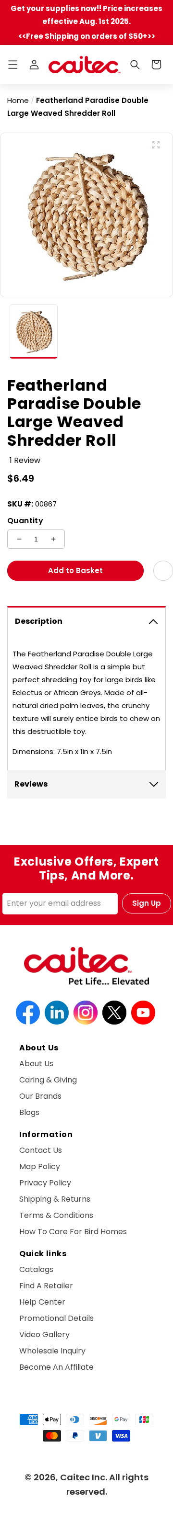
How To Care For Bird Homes (73, 1231)
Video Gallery (44, 1334)
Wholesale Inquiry (52, 1350)
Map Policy (39, 1166)
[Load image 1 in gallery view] (34, 331)
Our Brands (40, 1096)
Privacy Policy (45, 1182)
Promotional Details (56, 1318)
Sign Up (146, 903)
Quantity (25, 520)
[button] (13, 64)
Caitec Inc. (83, 1477)
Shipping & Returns (54, 1199)
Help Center (42, 1301)
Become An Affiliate (56, 1367)
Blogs (29, 1112)
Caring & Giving (48, 1079)
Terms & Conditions (56, 1215)
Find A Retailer (46, 1285)
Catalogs (36, 1269)
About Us (36, 1063)
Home (18, 100)
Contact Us (40, 1150)
